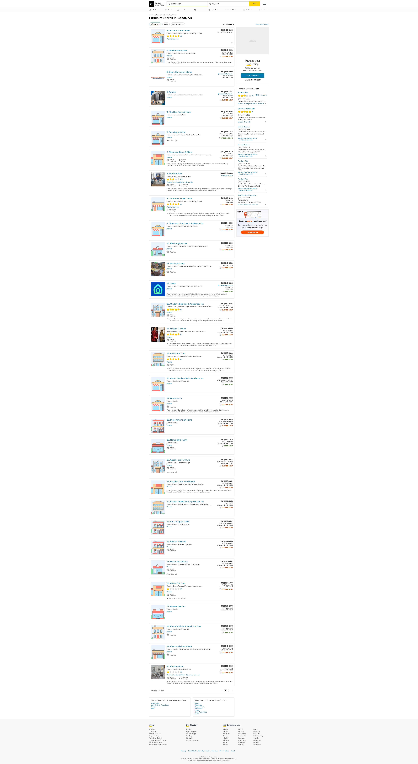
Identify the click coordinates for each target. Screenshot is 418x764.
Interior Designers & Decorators (197, 246)
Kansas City (242, 736)
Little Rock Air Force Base (160, 705)
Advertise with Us (155, 734)
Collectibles (188, 544)
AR (156, 15)
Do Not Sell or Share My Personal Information (203, 751)
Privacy (183, 751)
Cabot (162, 15)
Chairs (197, 714)
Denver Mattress (243, 127)
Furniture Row (243, 92)
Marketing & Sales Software (158, 744)
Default (229, 24)
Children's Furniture (184, 331)
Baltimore (226, 734)
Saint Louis (257, 744)
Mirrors (197, 703)
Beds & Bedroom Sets (256, 101)
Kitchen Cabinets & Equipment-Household (191, 649)
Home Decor (182, 115)
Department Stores (184, 75)
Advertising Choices (155, 738)
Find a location (228, 175)
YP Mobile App (191, 734)
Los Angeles (242, 740)
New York (256, 734)
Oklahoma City (258, 736)
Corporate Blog (154, 736)
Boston (225, 736)
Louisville (241, 742)
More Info (176, 39)
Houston (241, 731)
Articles (188, 729)
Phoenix (256, 742)
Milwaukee (256, 731)
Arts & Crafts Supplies (193, 135)
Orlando (255, 738)
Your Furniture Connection (247, 195)
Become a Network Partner (158, 740)
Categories (189, 738)
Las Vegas (241, 738)
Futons (197, 710)
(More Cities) (237, 725)
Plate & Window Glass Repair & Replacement (199, 155)
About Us (152, 729)
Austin (153, 707)
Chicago (226, 740)
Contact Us (152, 731)
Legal (233, 751)
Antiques (181, 544)
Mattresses (181, 53)
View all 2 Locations (226, 74)
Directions (189, 675)
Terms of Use (224, 751)
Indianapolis (242, 734)
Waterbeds (198, 705)
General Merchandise (198, 331)
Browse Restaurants (192, 740)
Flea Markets (182, 484)
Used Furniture (191, 53)
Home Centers (198, 95)
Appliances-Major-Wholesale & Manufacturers (193, 307)
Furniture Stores (172, 33)
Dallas (225, 742)
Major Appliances (196, 75)
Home (151, 15)
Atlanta (225, 729)
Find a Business (191, 731)
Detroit (240, 729)
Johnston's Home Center (178, 30)
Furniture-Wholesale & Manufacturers (190, 356)
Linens (188, 176)
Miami (255, 729)
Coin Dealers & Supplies (195, 484)
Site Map (189, 736)
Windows (181, 155)
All (167, 24)
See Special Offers (179, 182)
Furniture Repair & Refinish (187, 266)
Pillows (265, 132)
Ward (152, 708)
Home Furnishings (184, 463)
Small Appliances (183, 524)
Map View (156, 24)
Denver (225, 744)
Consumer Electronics (185, 95)
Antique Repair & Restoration (206, 266)
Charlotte (226, 738)
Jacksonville (155, 703)
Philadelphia (257, 740)
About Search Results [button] (262, 24)
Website (169, 39)
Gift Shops (181, 135)
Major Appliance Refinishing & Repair (190, 33)
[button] (264, 4)
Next (232, 690)
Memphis (241, 744)
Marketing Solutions (155, 742)
